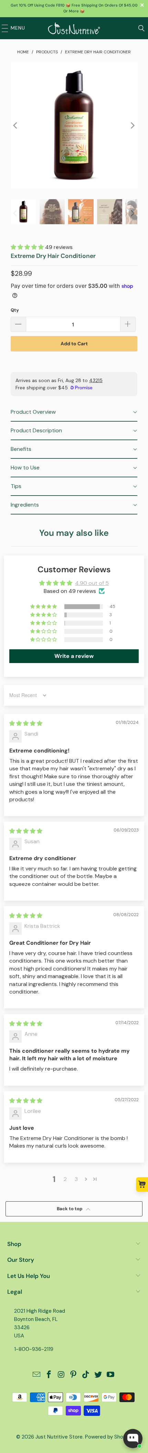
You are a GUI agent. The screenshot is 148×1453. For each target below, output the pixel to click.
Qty (15, 310)
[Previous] (15, 125)
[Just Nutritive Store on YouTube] (110, 1375)
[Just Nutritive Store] (74, 28)
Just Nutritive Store (59, 1436)
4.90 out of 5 (92, 583)
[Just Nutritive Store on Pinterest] (73, 1375)
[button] (28, 247)
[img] (25, 723)
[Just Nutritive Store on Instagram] (61, 1375)
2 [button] (65, 1179)
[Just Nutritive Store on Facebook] (49, 1375)
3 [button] (76, 1179)
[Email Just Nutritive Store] (37, 1375)
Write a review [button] (74, 656)
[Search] (141, 28)
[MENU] (3, 28)
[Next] (132, 125)
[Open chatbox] (132, 1438)
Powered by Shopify (108, 1436)
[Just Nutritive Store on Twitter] (98, 1375)
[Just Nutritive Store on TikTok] (86, 1375)
